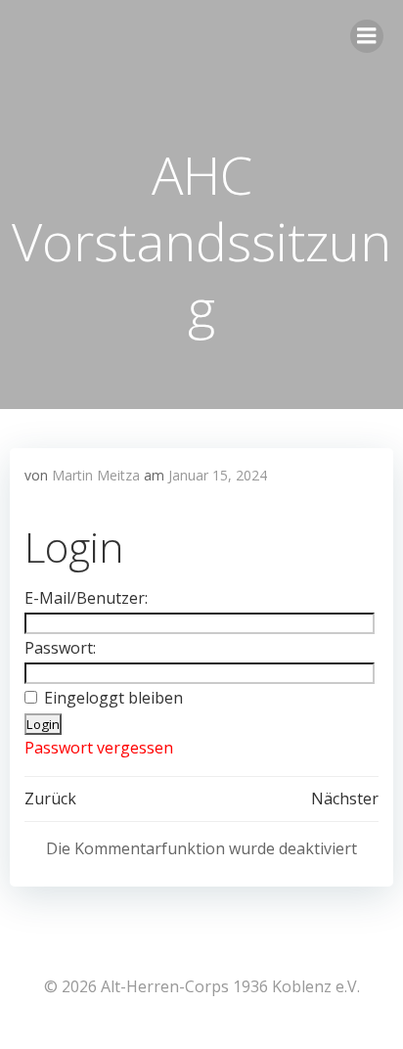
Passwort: (60, 648)
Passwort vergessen (98, 747)
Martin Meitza (96, 475)
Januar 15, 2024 (217, 475)
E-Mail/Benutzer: (86, 598)
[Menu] (366, 36)
